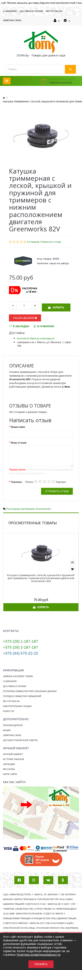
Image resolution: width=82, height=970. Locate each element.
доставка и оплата (31, 11)
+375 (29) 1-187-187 (20, 641)
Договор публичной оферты (20, 740)
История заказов (13, 759)
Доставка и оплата (14, 686)
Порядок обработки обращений (22, 696)
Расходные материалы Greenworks (28, 509)
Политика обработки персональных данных (30, 691)
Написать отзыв (51, 241)
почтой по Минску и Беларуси (36, 338)
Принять (41, 964)
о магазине (10, 11)
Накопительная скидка (17, 706)
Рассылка (9, 769)
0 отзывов (33, 241)
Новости (8, 711)
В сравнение (45, 326)
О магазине (10, 681)
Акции (7, 730)
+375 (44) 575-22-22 (20, 653)
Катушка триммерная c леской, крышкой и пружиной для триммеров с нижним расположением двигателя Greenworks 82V (40, 578)
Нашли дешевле (24, 318)
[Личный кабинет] (57, 21)
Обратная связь (12, 735)
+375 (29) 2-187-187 (20, 647)
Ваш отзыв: (19, 442)
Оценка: (16, 482)
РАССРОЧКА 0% (54, 11)
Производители (13, 725)
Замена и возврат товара (18, 676)
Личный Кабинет (13, 754)
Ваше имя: (18, 427)
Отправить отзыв (57, 491)
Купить (58, 307)
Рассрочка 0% (11, 701)
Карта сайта (10, 774)
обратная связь (12, 20)
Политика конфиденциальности (38, 954)
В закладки (21, 326)
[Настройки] (67, 21)
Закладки (9, 764)
